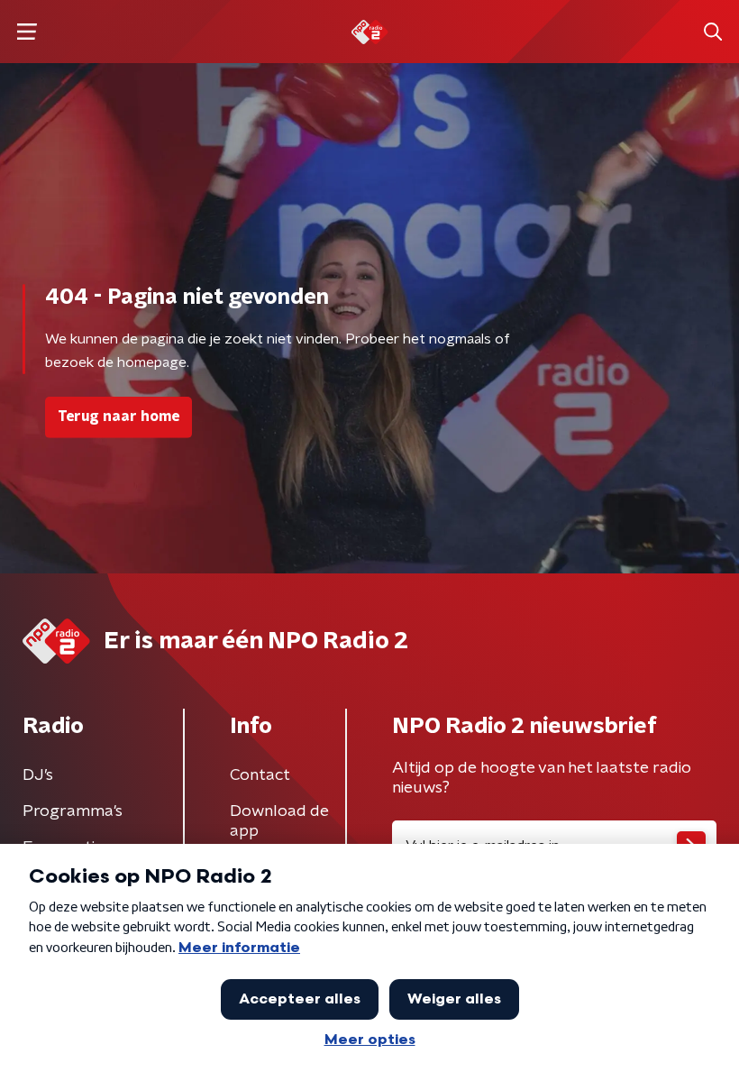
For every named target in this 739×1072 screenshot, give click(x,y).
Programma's (73, 811)
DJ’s (38, 775)
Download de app (279, 821)
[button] (26, 32)
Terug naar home (118, 416)
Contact (260, 775)
